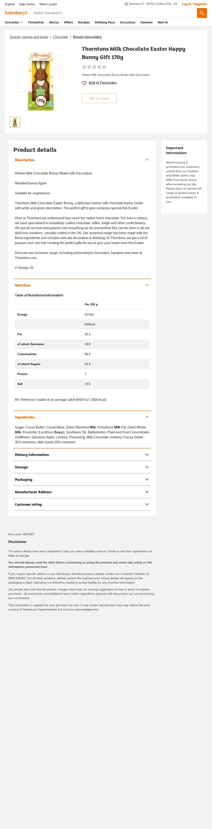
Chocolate (60, 37)
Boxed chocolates (87, 37)
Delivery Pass (105, 23)
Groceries (12, 22)
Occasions (127, 22)
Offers (68, 22)
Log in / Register (194, 4)
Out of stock (99, 98)
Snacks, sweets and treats (29, 37)
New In (163, 22)
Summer (146, 22)
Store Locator (48, 4)
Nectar (54, 22)
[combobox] (114, 13)
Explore (10, 4)
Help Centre (27, 4)
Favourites (36, 22)
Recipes (84, 22)
